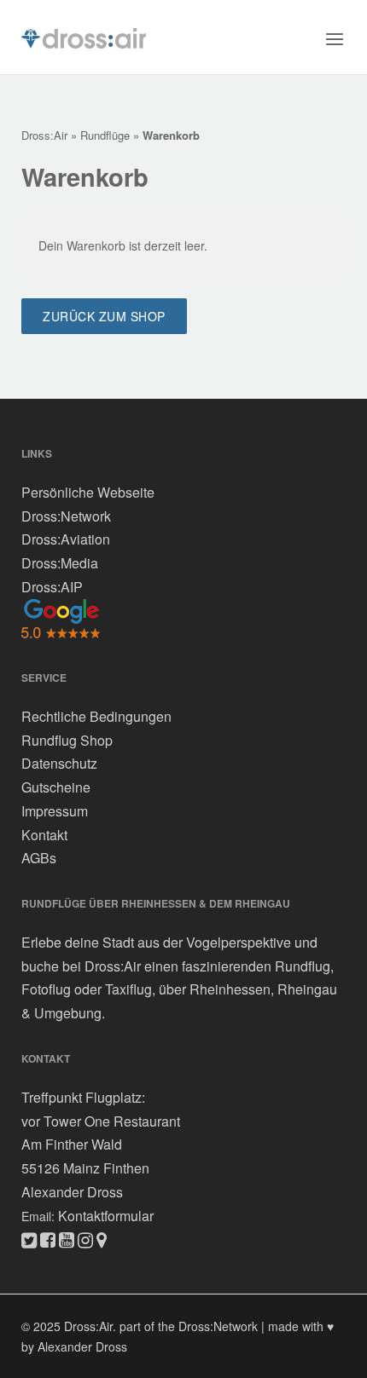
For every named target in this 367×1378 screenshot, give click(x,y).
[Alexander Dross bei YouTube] (66, 1238)
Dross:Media (59, 563)
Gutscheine (55, 787)
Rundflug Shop (67, 740)
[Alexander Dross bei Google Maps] (101, 1238)
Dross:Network (66, 515)
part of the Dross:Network (188, 1326)
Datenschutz (59, 763)
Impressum (54, 811)
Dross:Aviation (65, 539)
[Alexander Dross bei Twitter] (29, 1238)
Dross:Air (44, 135)
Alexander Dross (72, 1192)
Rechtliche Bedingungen (96, 716)
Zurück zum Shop (104, 316)
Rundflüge (105, 135)
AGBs (38, 858)
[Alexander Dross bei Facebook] (47, 1238)
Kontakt (44, 834)
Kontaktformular (106, 1215)
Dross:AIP (52, 586)
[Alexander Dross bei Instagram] (85, 1238)
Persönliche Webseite (87, 492)
